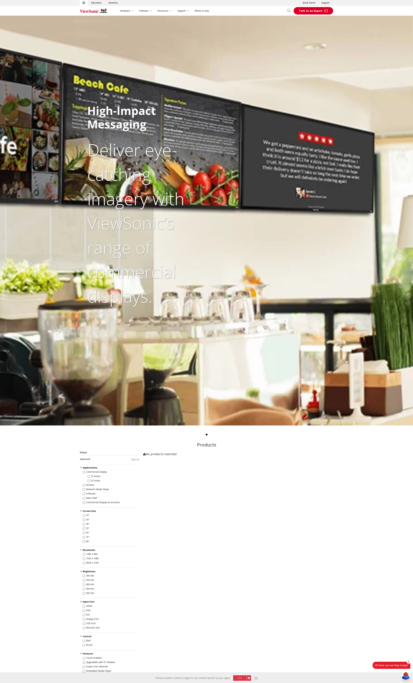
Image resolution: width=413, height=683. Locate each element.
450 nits (90, 588)
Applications (90, 467)
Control (87, 636)
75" (88, 536)
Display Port (92, 618)
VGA (88, 610)
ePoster (90, 484)
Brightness (89, 571)
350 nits (90, 579)
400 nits (90, 584)
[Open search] (290, 10)
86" (88, 541)
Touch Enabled (93, 657)
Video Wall (91, 497)
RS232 (89, 644)
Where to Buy (202, 10)
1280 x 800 (91, 554)
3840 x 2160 (92, 562)
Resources (162, 10)
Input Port (89, 601)
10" (88, 515)
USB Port (91, 623)
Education (96, 2)
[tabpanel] (206, 220)
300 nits (90, 575)
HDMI (89, 605)
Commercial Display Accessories (103, 502)
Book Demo (309, 2)
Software (144, 10)
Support (325, 2)
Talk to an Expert (311, 11)
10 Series (95, 476)
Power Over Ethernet (97, 666)
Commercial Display (96, 471)
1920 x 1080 (92, 558)
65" (88, 532)
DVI (88, 614)
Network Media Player (97, 489)
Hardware (125, 10)
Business (113, 2)
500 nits (90, 593)
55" (88, 528)
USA (240, 677)
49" (88, 523)
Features (88, 653)
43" (88, 519)
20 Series (95, 480)
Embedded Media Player (98, 670)
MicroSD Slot (93, 627)
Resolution (89, 549)
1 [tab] (206, 434)
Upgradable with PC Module (100, 662)
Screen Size (89, 510)
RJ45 (88, 640)
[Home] (84, 2)
